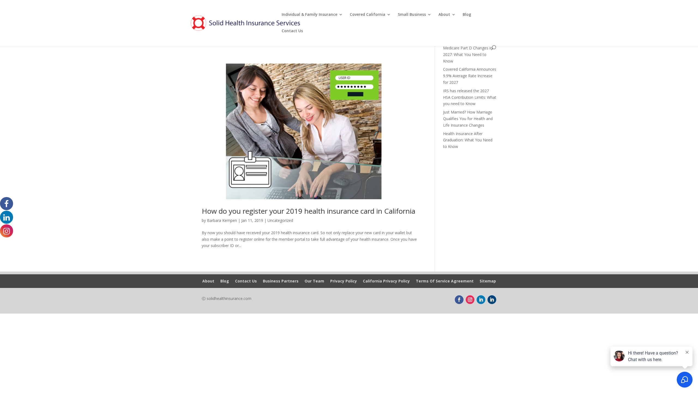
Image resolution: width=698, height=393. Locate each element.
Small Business (412, 15)
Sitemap (488, 281)
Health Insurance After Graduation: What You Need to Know (467, 140)
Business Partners (281, 281)
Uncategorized (280, 220)
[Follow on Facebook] (459, 299)
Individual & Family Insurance (309, 15)
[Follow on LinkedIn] (481, 299)
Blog (467, 15)
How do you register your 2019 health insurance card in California (308, 211)
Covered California (367, 15)
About (444, 15)
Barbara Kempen (222, 220)
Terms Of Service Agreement (445, 281)
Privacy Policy (343, 281)
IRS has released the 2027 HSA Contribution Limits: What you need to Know (469, 97)
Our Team (314, 281)
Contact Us (292, 31)
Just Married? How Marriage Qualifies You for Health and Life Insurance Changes (468, 118)
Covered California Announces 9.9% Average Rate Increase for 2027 (469, 76)
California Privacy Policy (386, 281)
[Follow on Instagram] (470, 299)
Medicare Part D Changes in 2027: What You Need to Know (467, 54)
